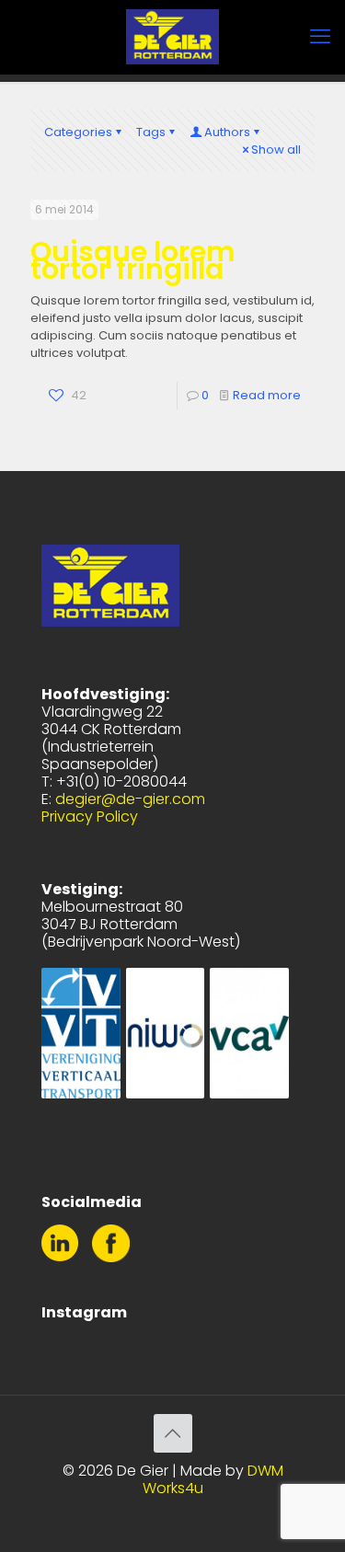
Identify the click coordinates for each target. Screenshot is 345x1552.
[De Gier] (172, 36)
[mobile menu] (320, 36)
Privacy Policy (89, 816)
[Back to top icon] (173, 1433)
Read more (267, 395)
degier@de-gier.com (130, 799)
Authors (227, 132)
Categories (78, 132)
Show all (276, 149)
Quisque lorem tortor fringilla (133, 260)
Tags (151, 132)
